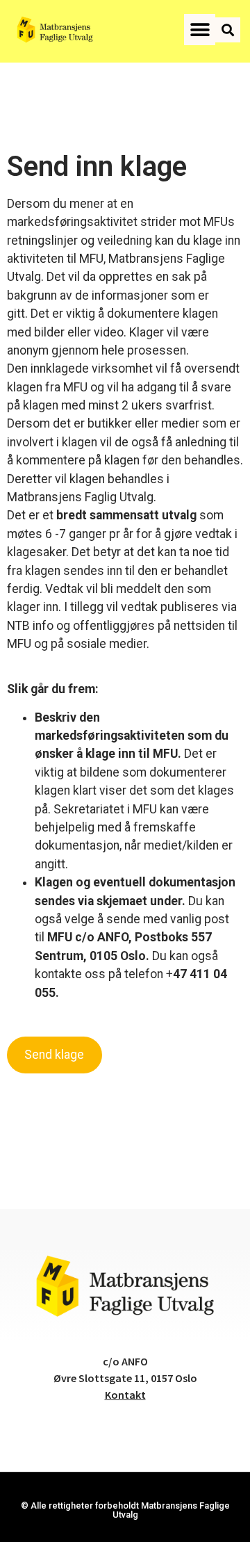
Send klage (54, 1055)
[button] (199, 29)
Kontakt (125, 1395)
